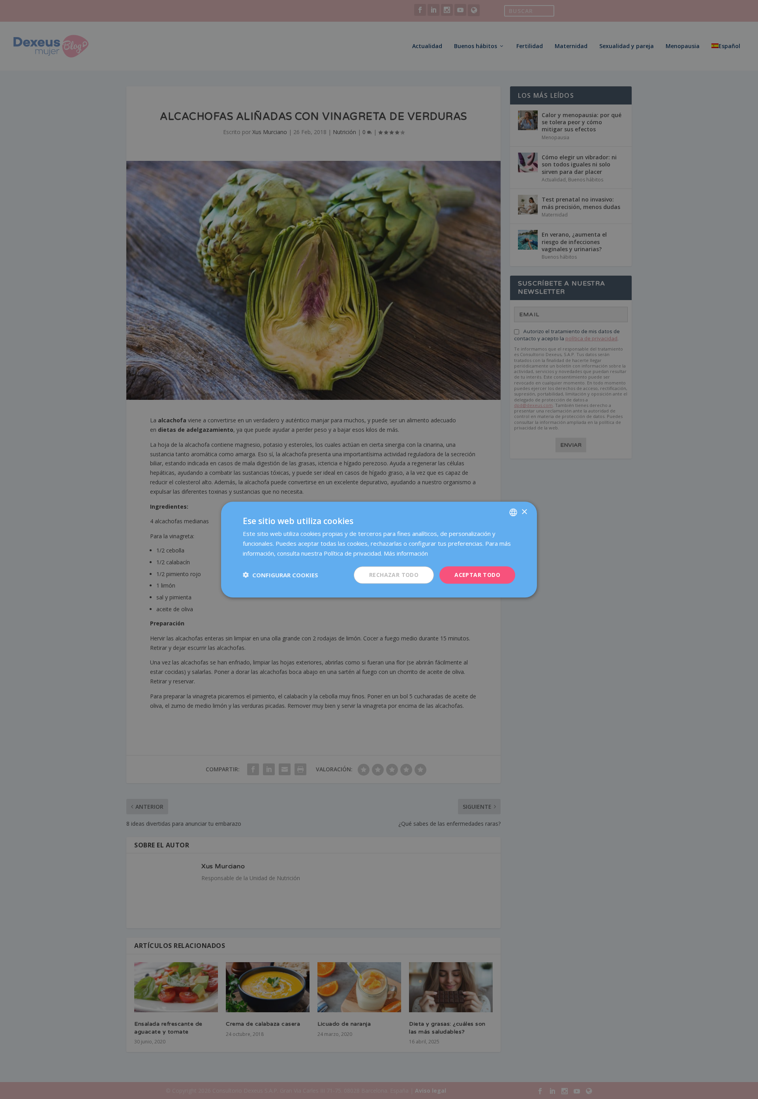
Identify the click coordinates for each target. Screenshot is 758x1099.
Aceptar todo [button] (477, 574)
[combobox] (513, 512)
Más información (406, 553)
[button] (280, 575)
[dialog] (379, 549)
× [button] (524, 512)
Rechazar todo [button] (393, 574)
